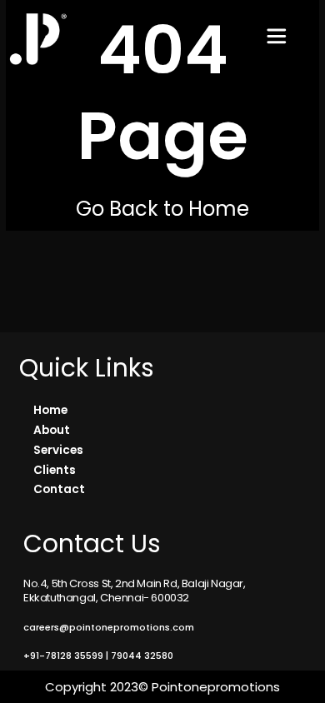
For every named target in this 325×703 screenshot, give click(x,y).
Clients (54, 470)
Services (58, 450)
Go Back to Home (162, 208)
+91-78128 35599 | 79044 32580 (98, 655)
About (51, 430)
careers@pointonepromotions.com (108, 627)
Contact (59, 489)
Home (50, 410)
